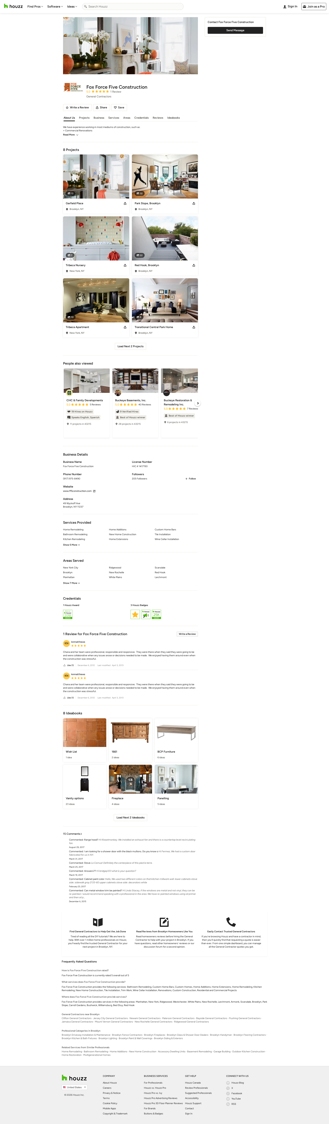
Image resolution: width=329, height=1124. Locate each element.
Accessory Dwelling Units (171, 1051)
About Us (69, 117)
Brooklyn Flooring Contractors (250, 1034)
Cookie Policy (110, 1103)
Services (113, 117)
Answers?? (90, 871)
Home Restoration (72, 1055)
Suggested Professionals (198, 1093)
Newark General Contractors (145, 1018)
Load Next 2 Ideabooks (130, 817)
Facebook (236, 1093)
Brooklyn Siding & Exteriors (168, 1038)
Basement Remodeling (199, 1051)
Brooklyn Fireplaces (154, 1034)
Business (99, 117)
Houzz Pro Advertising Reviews (160, 1098)
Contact (189, 1108)
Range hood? (91, 839)
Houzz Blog (237, 1082)
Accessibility (192, 1098)
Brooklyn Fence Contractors (127, 1034)
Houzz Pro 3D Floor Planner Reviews (163, 1103)
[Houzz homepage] (13, 6)
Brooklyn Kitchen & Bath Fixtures (79, 1038)
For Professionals (153, 1082)
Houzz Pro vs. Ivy (153, 1093)
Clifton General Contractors (77, 1018)
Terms (106, 1098)
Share (103, 107)
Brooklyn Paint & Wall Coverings (135, 1038)
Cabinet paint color (94, 879)
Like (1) (70, 665)
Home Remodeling (72, 1051)
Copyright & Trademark (115, 1113)
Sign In (188, 1113)
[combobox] (133, 6)
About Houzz (110, 1082)
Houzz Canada (193, 1082)
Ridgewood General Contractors (191, 1021)
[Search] (85, 6)
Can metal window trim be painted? (103, 890)
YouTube (236, 1098)
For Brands (150, 1108)
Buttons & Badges (153, 1113)
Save (121, 107)
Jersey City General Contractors (110, 1018)
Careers (107, 1087)
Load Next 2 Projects (130, 346)
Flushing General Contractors (245, 1018)
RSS (233, 1104)
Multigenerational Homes (97, 1055)
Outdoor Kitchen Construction (248, 1051)
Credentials (141, 117)
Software (53, 6)
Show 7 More (70, 583)
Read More (69, 134)
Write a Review (187, 634)
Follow (192, 478)
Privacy (107, 1093)
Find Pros (33, 6)
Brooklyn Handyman (221, 1034)
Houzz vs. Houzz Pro (155, 1087)
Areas (126, 117)
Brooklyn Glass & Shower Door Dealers (187, 1034)
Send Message (235, 30)
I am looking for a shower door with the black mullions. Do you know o (121, 851)
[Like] (64, 665)
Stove (87, 862)
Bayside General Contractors (211, 1018)
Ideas (71, 6)
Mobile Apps (109, 1108)
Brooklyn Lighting (108, 1038)
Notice (116, 1093)
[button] (130, 612)
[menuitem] (35, 6)
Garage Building (222, 1051)
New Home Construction (142, 1051)
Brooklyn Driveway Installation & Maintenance (86, 1034)
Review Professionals (196, 1087)
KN (66, 643)
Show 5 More (70, 544)
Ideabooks (173, 117)
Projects (84, 117)
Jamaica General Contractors (77, 1021)
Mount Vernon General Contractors (114, 1021)
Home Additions (118, 1051)
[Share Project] (125, 203)
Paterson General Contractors (178, 1018)
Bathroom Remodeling (96, 1051)
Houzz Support (193, 1103)
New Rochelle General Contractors (153, 1021)
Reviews (158, 117)
